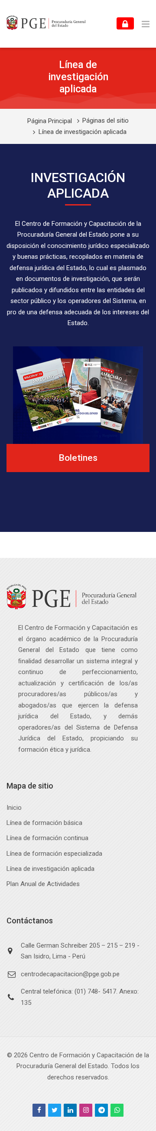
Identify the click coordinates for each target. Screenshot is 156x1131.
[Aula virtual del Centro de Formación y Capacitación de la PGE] (46, 24)
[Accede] (125, 23)
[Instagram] (85, 1110)
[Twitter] (54, 1110)
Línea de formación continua (47, 838)
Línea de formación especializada (54, 853)
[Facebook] (39, 1110)
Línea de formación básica (44, 823)
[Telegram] (101, 1110)
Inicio (14, 808)
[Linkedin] (70, 1110)
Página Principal (49, 121)
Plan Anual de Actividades (43, 884)
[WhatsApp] (117, 1110)
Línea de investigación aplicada (83, 132)
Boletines (78, 458)
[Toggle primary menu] (146, 24)
